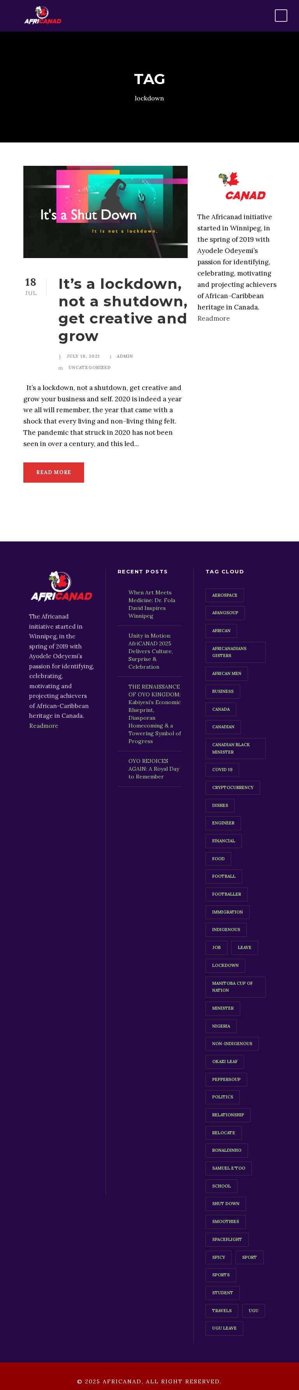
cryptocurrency (232, 787)
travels (222, 1310)
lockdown (225, 965)
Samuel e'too (228, 1168)
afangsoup (225, 612)
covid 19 (222, 769)
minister (223, 1008)
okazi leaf (224, 1061)
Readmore (213, 318)
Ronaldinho (226, 1150)
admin (125, 356)
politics (222, 1097)
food (218, 858)
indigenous (226, 929)
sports (221, 1275)
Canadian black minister (231, 748)
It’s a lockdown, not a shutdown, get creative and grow (123, 309)
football (224, 876)
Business (223, 691)
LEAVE (245, 947)
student (222, 1292)
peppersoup (226, 1079)
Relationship (228, 1115)
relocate (223, 1132)
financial (223, 840)
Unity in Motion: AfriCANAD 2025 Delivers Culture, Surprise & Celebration (150, 651)
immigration (227, 912)
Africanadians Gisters (229, 652)
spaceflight (227, 1239)
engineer (223, 823)
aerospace (224, 595)
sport (249, 1257)
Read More (53, 472)
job (216, 947)
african (221, 630)
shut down (225, 1203)
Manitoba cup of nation (232, 987)
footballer (226, 894)
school (221, 1186)
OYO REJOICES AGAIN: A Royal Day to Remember (153, 768)
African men (226, 673)
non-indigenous (232, 1043)
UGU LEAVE (224, 1328)
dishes (220, 805)
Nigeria (221, 1026)
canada (221, 709)
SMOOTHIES (225, 1221)
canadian (223, 726)
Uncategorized (90, 367)
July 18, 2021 (83, 356)
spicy (218, 1257)
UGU (254, 1310)
